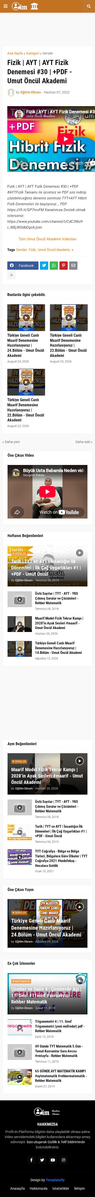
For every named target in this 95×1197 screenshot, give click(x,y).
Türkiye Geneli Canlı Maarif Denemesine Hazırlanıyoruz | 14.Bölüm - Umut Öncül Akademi (58, 648)
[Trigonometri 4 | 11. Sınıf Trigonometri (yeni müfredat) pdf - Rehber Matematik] (20, 1027)
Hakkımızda (39, 1188)
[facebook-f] (31, 1160)
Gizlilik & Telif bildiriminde (66, 1142)
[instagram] (63, 1160)
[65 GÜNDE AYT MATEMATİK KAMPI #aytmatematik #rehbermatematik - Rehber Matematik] (20, 1077)
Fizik (32, 249)
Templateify (55, 1180)
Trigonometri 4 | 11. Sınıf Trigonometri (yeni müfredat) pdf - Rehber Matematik (60, 1026)
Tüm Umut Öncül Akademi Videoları (47, 239)
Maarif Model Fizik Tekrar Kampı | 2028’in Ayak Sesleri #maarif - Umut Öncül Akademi (59, 623)
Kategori (32, 53)
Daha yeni (12, 442)
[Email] (73, 265)
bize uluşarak (37, 1142)
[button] (5, 6)
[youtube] (53, 1160)
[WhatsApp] (54, 265)
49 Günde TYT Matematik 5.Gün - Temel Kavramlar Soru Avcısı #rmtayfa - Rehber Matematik (59, 1051)
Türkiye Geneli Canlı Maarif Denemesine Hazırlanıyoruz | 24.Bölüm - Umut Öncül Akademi (25, 345)
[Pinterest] (63, 265)
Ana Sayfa (15, 53)
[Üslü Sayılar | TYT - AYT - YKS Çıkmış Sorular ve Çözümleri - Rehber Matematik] (20, 599)
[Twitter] (44, 265)
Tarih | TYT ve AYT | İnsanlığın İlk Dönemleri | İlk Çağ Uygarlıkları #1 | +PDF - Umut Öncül (46, 567)
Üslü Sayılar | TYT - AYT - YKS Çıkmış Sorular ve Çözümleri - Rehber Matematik (56, 598)
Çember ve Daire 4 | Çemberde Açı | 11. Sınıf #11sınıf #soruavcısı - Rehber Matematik (46, 995)
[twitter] (42, 1160)
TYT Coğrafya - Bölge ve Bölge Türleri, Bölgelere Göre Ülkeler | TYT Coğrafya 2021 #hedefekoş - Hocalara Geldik (61, 858)
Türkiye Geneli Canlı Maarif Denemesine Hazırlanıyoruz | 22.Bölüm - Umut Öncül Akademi (25, 410)
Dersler (48, 53)
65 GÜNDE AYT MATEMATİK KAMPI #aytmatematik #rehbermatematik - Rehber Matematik (61, 1076)
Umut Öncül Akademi (53, 249)
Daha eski (83, 442)
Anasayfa (17, 1188)
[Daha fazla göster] (11, 275)
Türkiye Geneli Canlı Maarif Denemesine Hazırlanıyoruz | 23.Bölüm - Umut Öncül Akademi (68, 345)
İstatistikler (60, 1188)
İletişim (79, 1188)
